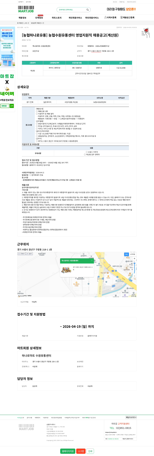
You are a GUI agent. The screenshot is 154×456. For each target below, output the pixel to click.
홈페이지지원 (92, 336)
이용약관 (45, 417)
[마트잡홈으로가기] (26, 430)
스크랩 (81, 451)
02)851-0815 (120, 428)
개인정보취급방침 (56, 417)
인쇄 (90, 451)
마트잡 (26, 9)
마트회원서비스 (92, 17)
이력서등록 (111, 17)
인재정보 (39, 17)
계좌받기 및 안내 (89, 417)
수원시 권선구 (96, 51)
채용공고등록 (128, 17)
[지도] (126, 254)
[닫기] (92, 260)
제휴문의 (37, 417)
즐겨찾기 (20, 2)
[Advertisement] (77, 402)
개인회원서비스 (75, 17)
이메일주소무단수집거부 (72, 417)
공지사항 (28, 2)
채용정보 (22, 17)
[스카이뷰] (132, 254)
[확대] (134, 258)
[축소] (134, 276)
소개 (20, 417)
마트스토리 (57, 17)
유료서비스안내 (131, 1)
